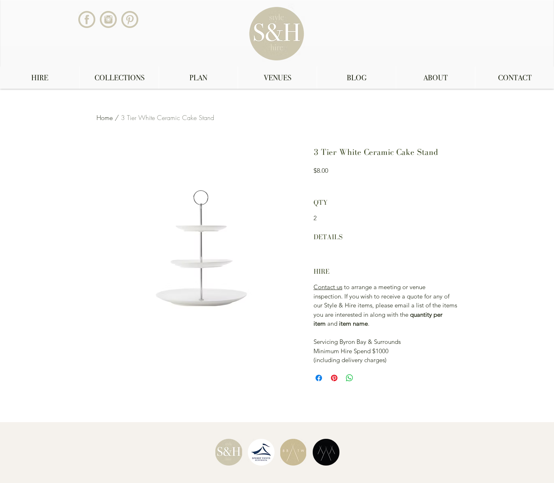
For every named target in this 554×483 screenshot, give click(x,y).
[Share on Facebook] (319, 378)
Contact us (328, 287)
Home (105, 117)
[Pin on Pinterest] (334, 378)
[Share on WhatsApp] (349, 378)
